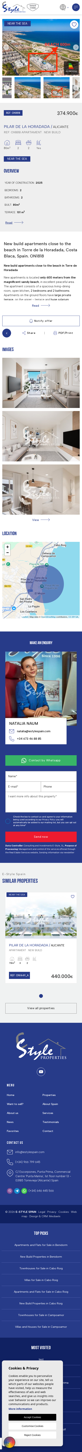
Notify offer (43, 321)
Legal (41, 1212)
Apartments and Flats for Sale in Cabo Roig (41, 1292)
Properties (49, 1095)
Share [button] (31, 333)
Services (48, 1113)
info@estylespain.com (29, 1152)
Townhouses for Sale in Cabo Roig (41, 1268)
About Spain (50, 1104)
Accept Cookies (32, 1417)
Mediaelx (54, 1216)
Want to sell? (15, 1104)
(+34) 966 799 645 (27, 1162)
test (41, 1359)
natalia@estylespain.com (33, 731)
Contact (48, 1131)
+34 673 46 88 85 (29, 738)
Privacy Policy (49, 819)
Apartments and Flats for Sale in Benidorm (41, 1245)
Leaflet (25, 616)
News (10, 1122)
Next (76, 47)
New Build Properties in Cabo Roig (41, 1303)
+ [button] (7, 547)
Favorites (13, 1131)
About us (12, 1113)
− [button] (7, 552)
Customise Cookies (32, 1426)
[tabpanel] (41, 937)
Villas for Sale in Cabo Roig (41, 1280)
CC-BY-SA (73, 616)
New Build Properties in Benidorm (41, 1256)
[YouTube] (41, 1072)
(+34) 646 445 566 (41, 1190)
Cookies (63, 1212)
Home (10, 1095)
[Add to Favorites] (74, 24)
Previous (6, 47)
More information (20, 1409)
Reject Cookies (32, 1435)
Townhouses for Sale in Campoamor (41, 1315)
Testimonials (51, 1122)
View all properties (41, 1008)
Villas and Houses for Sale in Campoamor (41, 1327)
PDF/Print (66, 333)
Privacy (51, 1212)
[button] (41, 520)
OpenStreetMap (48, 616)
